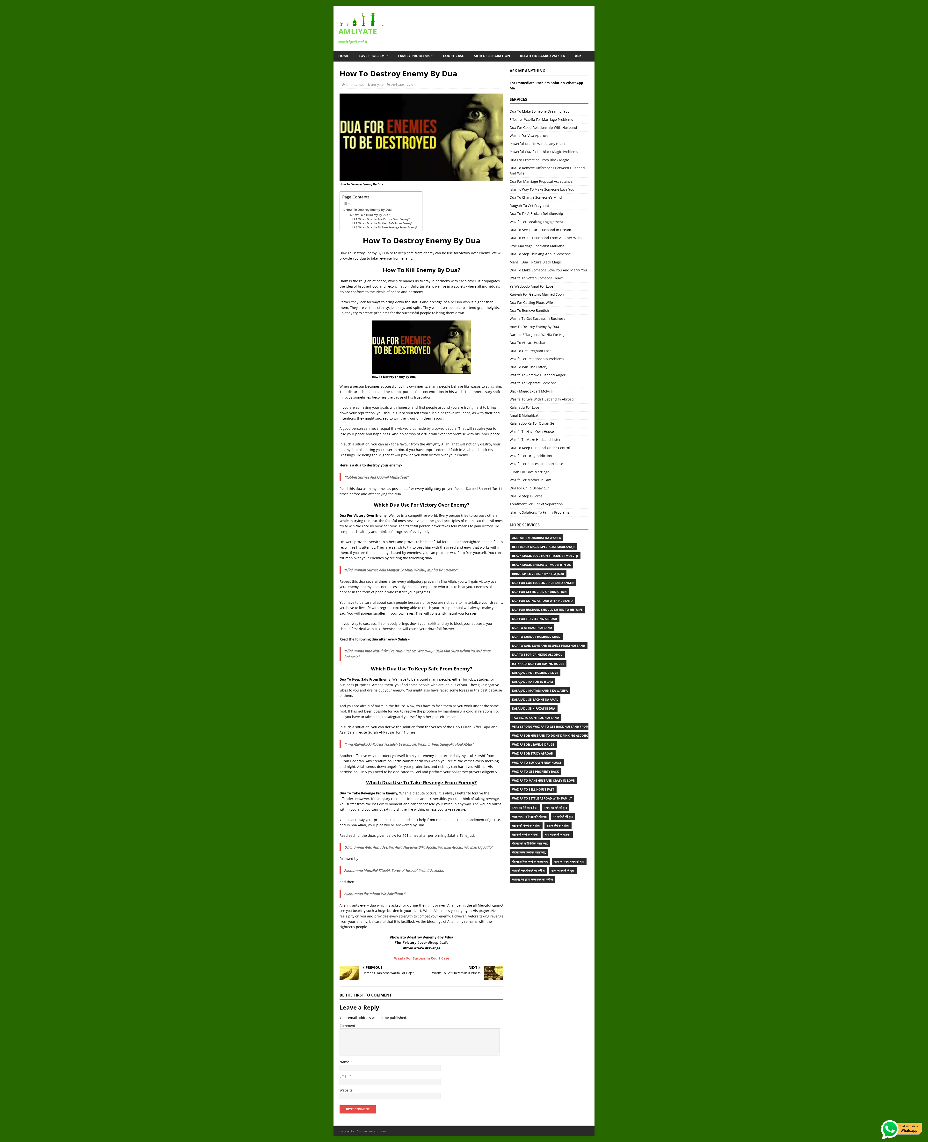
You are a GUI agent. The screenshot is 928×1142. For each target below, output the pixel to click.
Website (346, 1090)
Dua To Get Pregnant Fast (530, 351)
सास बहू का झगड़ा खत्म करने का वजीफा (532, 879)
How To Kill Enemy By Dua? (371, 215)
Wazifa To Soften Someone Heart (536, 278)
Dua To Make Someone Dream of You (540, 111)
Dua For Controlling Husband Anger (543, 583)
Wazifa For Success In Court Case (536, 463)
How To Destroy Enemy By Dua (369, 209)
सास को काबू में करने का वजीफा (528, 870)
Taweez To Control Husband (535, 718)
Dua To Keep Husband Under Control (540, 447)
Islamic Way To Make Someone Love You (542, 189)
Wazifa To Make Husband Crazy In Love (543, 780)
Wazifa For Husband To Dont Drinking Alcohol (551, 736)
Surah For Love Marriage (529, 472)
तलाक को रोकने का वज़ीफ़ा (526, 825)
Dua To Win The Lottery (528, 367)
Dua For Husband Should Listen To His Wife (547, 610)
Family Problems (414, 55)
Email (344, 1076)
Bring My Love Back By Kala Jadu (538, 574)
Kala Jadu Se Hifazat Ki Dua (533, 708)
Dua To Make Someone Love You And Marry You (548, 270)
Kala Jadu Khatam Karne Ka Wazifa (540, 691)
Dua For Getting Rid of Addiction (539, 592)
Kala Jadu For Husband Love (535, 673)
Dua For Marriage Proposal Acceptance (541, 181)
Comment (347, 1025)
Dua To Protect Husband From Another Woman (548, 237)
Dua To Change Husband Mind (536, 637)
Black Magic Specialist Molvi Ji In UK (541, 565)
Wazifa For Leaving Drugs (533, 744)
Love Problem (371, 55)
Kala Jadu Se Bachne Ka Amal (535, 700)
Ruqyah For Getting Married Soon (537, 294)
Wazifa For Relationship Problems (537, 358)
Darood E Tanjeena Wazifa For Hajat (539, 334)
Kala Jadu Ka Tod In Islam (532, 682)
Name (345, 1062)
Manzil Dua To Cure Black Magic (536, 262)
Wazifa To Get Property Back (535, 772)
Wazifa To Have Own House (532, 431)
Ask (578, 55)
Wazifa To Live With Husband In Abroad (542, 399)
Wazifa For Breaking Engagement (536, 221)
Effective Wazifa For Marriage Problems (541, 119)
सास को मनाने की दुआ (562, 870)
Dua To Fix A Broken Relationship (536, 213)
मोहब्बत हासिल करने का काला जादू (530, 861)
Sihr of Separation (492, 55)
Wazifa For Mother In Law (530, 480)
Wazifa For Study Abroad (532, 753)
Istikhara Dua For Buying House (538, 664)
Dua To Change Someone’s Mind (536, 197)
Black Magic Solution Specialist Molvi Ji (545, 556)
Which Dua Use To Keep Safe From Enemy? (385, 223)
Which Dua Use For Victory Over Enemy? (384, 219)
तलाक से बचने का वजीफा (525, 834)
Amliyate (397, 84)
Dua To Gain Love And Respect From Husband (548, 646)
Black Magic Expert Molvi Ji (531, 391)
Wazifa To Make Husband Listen (535, 439)
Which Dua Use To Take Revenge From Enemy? (387, 227)
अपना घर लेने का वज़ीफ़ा (524, 808)
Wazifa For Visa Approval (530, 135)
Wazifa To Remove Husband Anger (538, 375)
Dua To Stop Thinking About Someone (540, 254)
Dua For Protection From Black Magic (539, 160)
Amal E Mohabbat (524, 415)
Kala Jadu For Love (524, 407)
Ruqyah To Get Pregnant (529, 205)
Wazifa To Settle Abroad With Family (542, 798)
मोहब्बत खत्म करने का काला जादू (528, 852)
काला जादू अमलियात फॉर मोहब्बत (529, 817)
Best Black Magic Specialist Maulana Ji (543, 547)
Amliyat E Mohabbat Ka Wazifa (536, 538)
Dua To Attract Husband (529, 342)
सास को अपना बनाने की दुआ (569, 861)
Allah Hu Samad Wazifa (542, 55)
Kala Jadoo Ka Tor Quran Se (532, 423)
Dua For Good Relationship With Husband (543, 127)
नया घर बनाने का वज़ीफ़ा (557, 834)
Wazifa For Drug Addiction (531, 455)
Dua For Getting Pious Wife (531, 302)
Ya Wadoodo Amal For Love (531, 286)
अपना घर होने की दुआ (555, 808)
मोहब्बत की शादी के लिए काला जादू (529, 843)
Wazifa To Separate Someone (533, 383)
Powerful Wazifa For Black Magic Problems (544, 151)
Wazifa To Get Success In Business (537, 318)
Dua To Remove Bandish (529, 310)
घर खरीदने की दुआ (563, 817)
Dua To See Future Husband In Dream (540, 229)
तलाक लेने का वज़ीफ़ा (558, 825)
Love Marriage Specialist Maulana (537, 246)
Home (343, 55)
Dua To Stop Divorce (526, 496)
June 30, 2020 (355, 84)
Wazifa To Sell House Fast (533, 789)
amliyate (377, 84)
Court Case (453, 55)
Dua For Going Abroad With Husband (542, 601)
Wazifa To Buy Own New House (537, 763)
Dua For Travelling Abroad (534, 619)
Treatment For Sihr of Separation (536, 504)
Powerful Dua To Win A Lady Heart (537, 143)
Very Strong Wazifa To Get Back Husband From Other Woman (562, 727)
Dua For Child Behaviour (529, 488)
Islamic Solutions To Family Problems (539, 512)
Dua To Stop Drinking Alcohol (537, 655)
